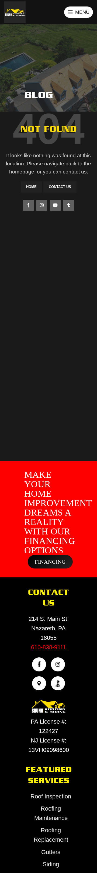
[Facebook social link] (28, 205)
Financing (50, 562)
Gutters (50, 852)
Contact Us (60, 187)
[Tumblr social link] (68, 205)
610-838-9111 (48, 647)
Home (31, 187)
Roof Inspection (50, 796)
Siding (51, 864)
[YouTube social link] (55, 205)
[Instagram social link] (41, 205)
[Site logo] (15, 11)
